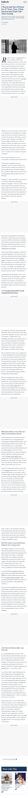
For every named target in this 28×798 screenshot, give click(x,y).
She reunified (14, 386)
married (19, 58)
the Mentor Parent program (12, 577)
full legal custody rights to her (13, 456)
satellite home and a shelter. (8, 248)
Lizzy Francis (5, 22)
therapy (7, 470)
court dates (23, 78)
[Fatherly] (5, 2)
